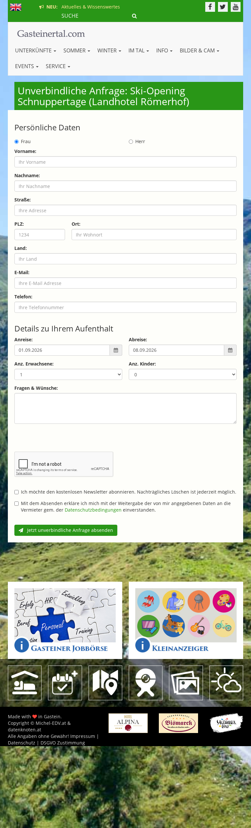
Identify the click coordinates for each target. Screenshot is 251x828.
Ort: (76, 224)
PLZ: (19, 224)
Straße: (22, 200)
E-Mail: (21, 272)
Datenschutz (21, 743)
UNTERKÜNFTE (34, 50)
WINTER (107, 50)
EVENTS (25, 66)
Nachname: (27, 175)
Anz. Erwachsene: (34, 364)
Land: (20, 248)
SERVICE (56, 66)
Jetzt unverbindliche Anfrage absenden (68, 530)
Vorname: (25, 151)
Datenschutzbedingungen (93, 510)
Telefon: (23, 296)
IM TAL (137, 50)
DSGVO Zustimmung (63, 743)
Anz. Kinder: (142, 364)
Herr (140, 141)
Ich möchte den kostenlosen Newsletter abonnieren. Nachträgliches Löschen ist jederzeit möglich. (128, 492)
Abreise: (138, 339)
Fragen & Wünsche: (36, 388)
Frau (26, 141)
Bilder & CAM (198, 50)
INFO (162, 50)
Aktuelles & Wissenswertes (82, 7)
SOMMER (75, 50)
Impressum (82, 736)
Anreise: (23, 339)
